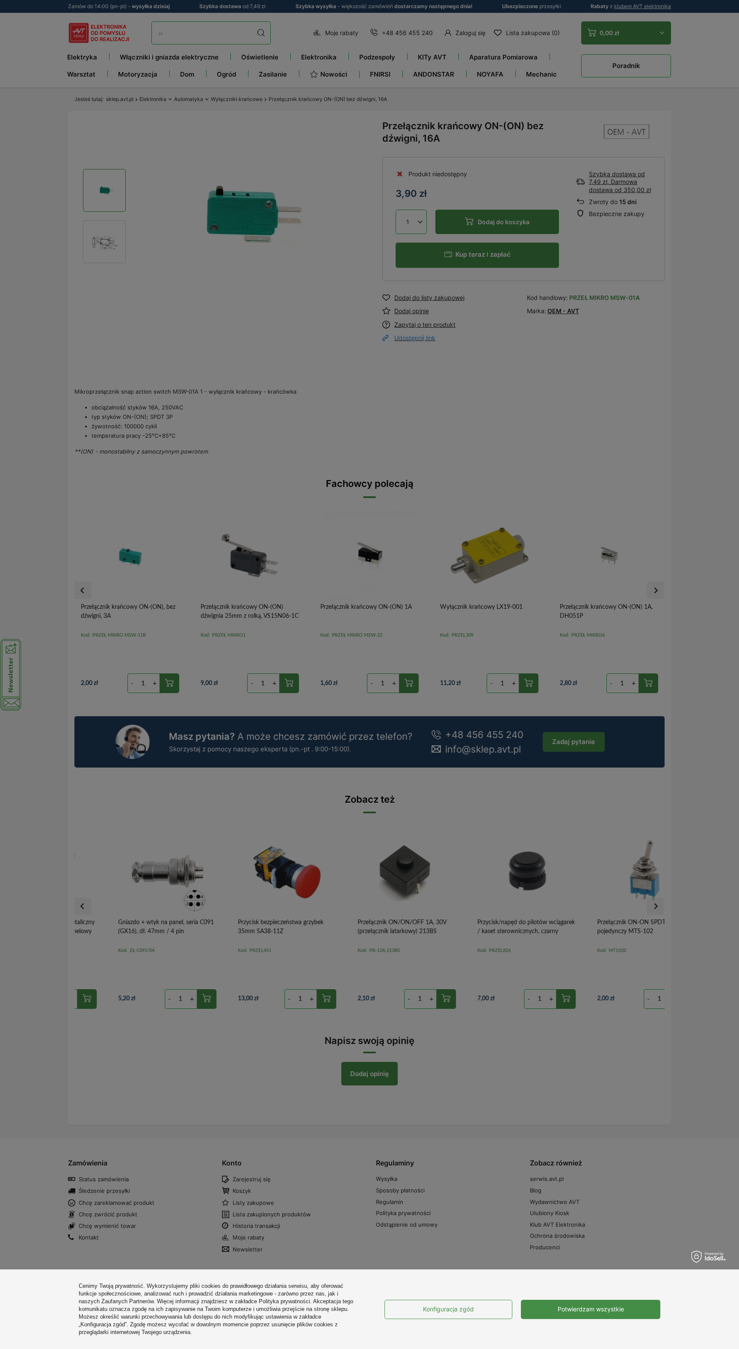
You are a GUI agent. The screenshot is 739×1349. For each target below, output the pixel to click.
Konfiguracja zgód (448, 1309)
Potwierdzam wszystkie (591, 1309)
